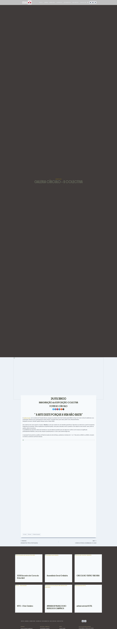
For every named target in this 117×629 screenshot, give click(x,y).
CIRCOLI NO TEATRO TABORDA (88, 575)
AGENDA (46, 2)
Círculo (24, 534)
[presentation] (28, 563)
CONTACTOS (83, 2)
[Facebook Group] (91, 2)
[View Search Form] (88, 2)
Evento (29, 534)
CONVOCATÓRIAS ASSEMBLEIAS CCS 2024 (85, 542)
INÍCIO (22, 621)
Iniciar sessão (62, 628)
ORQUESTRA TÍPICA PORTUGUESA (29, 542)
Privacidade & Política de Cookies (86, 628)
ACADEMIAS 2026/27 (45, 628)
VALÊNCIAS (38, 621)
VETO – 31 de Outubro (25, 606)
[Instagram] (93, 2)
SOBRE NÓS (32, 621)
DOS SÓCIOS (53, 621)
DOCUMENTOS (45, 621)
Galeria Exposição (36, 534)
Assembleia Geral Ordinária (57, 575)
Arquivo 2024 (58, 179)
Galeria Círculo (27, 418)
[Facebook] (95, 2)
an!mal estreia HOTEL (84, 606)
